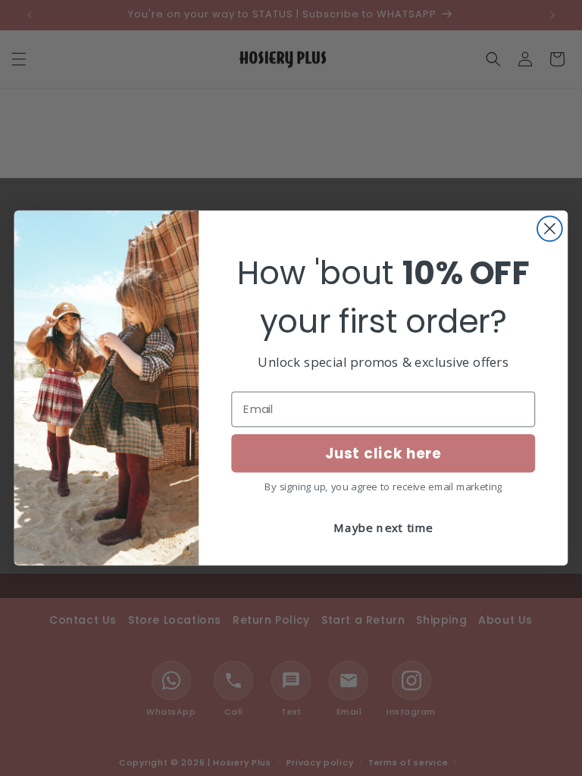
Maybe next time (383, 528)
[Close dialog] (549, 228)
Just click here (383, 453)
